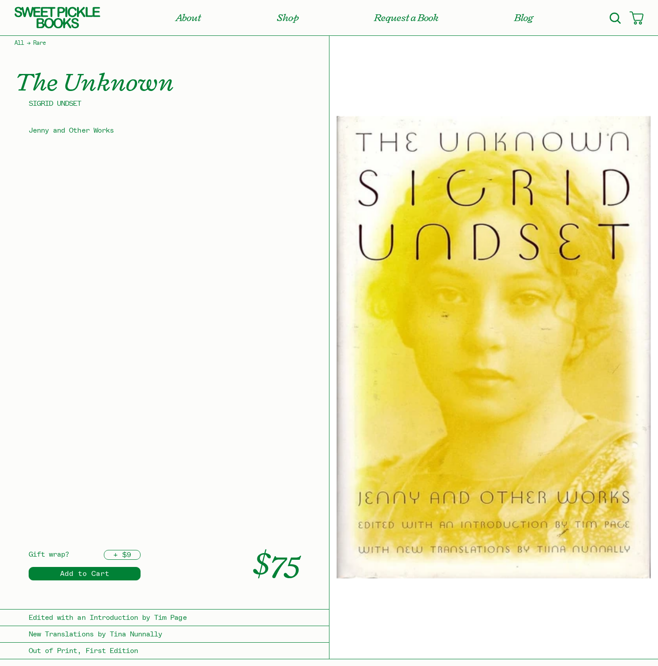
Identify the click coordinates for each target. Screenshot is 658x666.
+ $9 (122, 554)
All (19, 43)
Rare (39, 43)
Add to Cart (84, 573)
